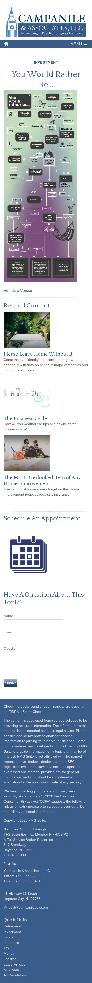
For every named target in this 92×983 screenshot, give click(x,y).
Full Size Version (18, 290)
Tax (6, 948)
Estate (8, 937)
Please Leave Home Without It (38, 354)
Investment (12, 932)
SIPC (64, 834)
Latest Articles (14, 964)
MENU (76, 44)
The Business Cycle (25, 418)
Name (8, 616)
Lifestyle (10, 959)
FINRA (54, 834)
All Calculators (15, 975)
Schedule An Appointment (42, 518)
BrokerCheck (32, 712)
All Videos (11, 970)
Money (9, 953)
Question (11, 648)
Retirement (12, 926)
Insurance (11, 943)
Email (8, 632)
